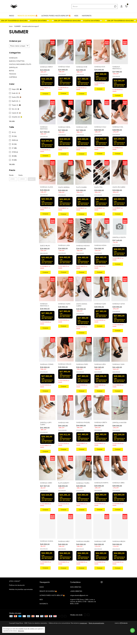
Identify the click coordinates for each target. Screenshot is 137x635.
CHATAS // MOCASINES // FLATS (20, 64)
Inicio (11, 26)
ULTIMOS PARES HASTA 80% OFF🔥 (56, 16)
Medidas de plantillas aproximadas (21, 589)
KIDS (76, 16)
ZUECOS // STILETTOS (16, 61)
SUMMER (17, 26)
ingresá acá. (83, 626)
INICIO (11, 16)
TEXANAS (12, 74)
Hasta (20, 175)
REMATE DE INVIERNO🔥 (28, 16)
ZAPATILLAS (13, 68)
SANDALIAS (13, 58)
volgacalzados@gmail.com (79, 595)
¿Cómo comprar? (14, 581)
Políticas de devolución (17, 585)
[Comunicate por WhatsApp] (132, 630)
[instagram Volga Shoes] (102, 582)
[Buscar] (115, 6)
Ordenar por (15, 41)
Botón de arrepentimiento (96, 626)
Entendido (21, 631)
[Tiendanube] (121, 627)
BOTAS (11, 71)
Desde (11, 175)
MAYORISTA (87, 16)
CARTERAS (13, 77)
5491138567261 (75, 587)
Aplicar (31, 179)
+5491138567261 (76, 591)
